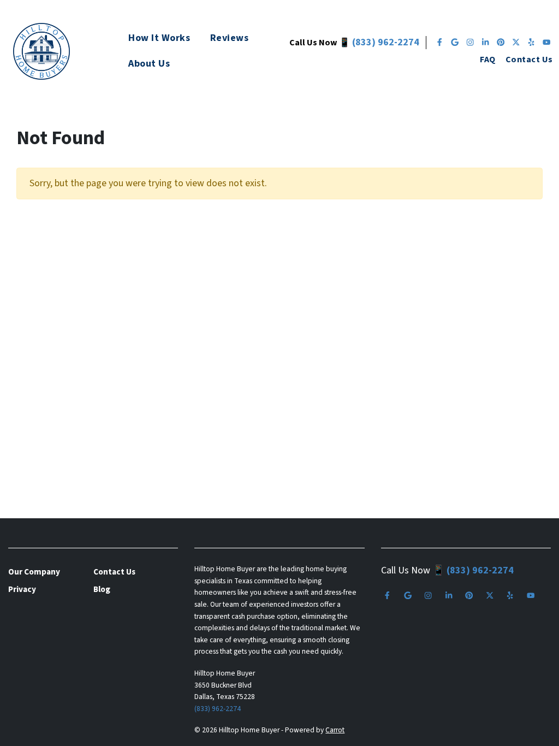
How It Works (159, 38)
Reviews (229, 38)
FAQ (487, 59)
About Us (149, 63)
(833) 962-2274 (385, 42)
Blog (101, 589)
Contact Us (529, 59)
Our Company (34, 572)
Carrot (334, 730)
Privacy (22, 589)
